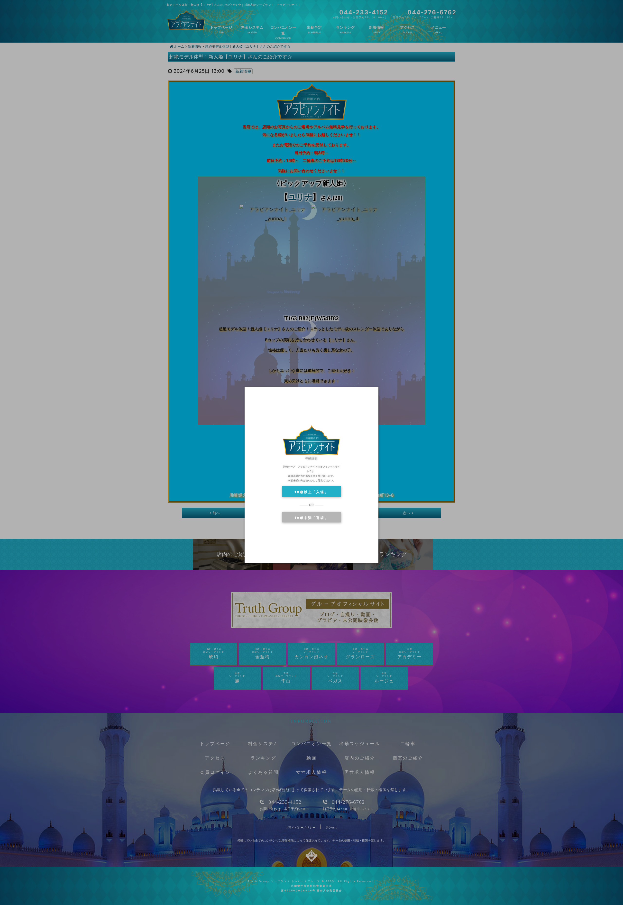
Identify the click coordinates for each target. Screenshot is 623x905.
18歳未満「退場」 (311, 518)
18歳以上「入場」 (311, 492)
